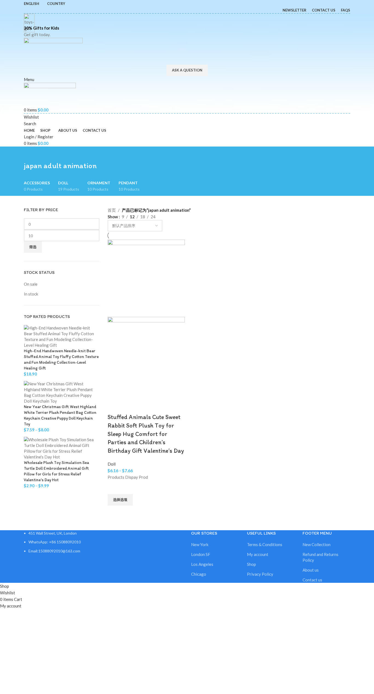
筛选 (32, 247)
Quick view (114, 512)
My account (257, 554)
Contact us (312, 579)
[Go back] (31, 153)
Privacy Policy (260, 574)
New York (199, 544)
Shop (251, 564)
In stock (31, 293)
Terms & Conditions (264, 544)
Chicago (198, 574)
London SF (200, 554)
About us (311, 569)
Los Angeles (202, 564)
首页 (112, 210)
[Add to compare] (114, 406)
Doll (112, 463)
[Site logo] (53, 50)
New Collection (316, 544)
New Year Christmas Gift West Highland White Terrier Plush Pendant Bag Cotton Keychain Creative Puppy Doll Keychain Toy (60, 415)
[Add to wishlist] (114, 487)
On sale (31, 284)
